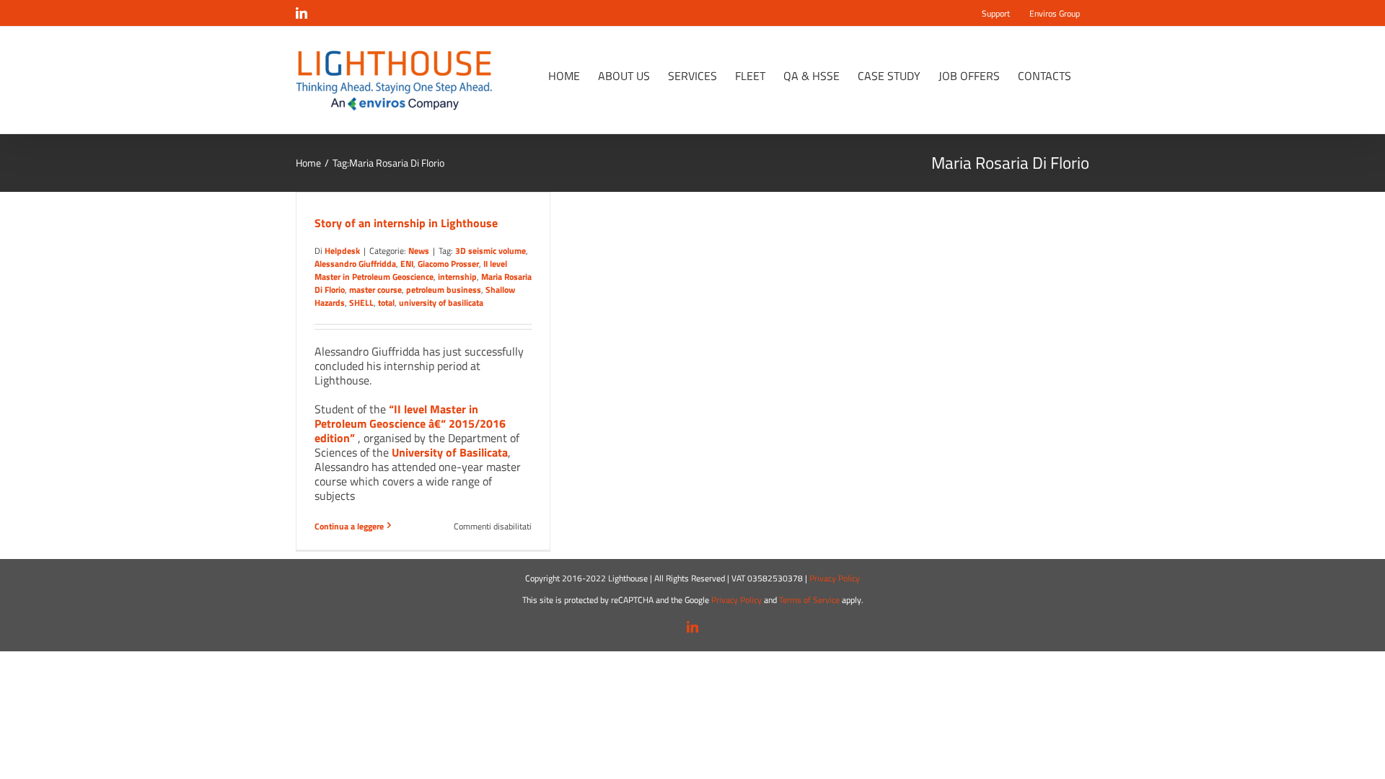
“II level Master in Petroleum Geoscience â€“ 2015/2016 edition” (410, 423)
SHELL (361, 302)
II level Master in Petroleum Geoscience (411, 270)
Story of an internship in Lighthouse (406, 223)
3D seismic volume (490, 251)
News (418, 251)
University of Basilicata (450, 452)
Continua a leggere (349, 526)
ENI (406, 263)
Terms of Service (809, 600)
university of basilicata (441, 302)
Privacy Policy (834, 578)
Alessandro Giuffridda (355, 263)
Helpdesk (342, 251)
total (386, 302)
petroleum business (443, 289)
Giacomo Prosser (448, 263)
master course (375, 289)
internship (457, 276)
